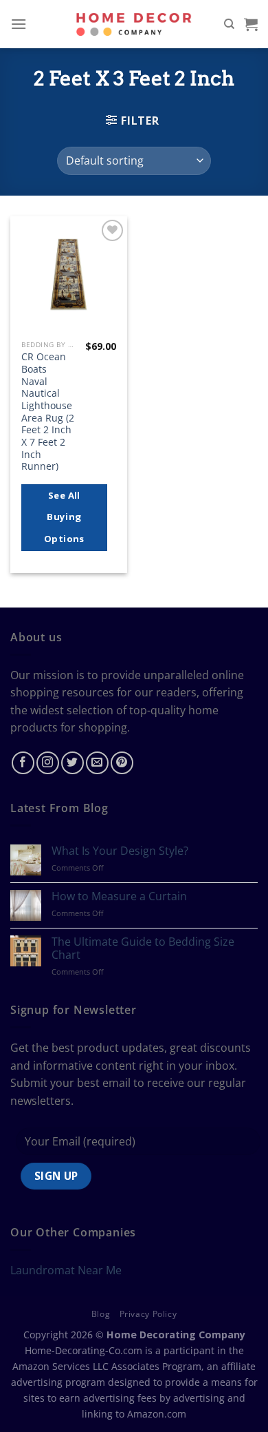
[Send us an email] (97, 762)
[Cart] (251, 24)
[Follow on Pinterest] (122, 762)
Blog (100, 1314)
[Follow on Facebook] (23, 762)
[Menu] (18, 24)
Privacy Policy (148, 1314)
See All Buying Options (64, 517)
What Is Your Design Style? (120, 851)
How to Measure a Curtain (119, 896)
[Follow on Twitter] (72, 762)
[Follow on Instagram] (47, 762)
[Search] (229, 24)
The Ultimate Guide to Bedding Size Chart (143, 948)
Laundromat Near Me (66, 1270)
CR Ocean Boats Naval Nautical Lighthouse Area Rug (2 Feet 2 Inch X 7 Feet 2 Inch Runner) (47, 412)
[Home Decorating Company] (134, 23)
